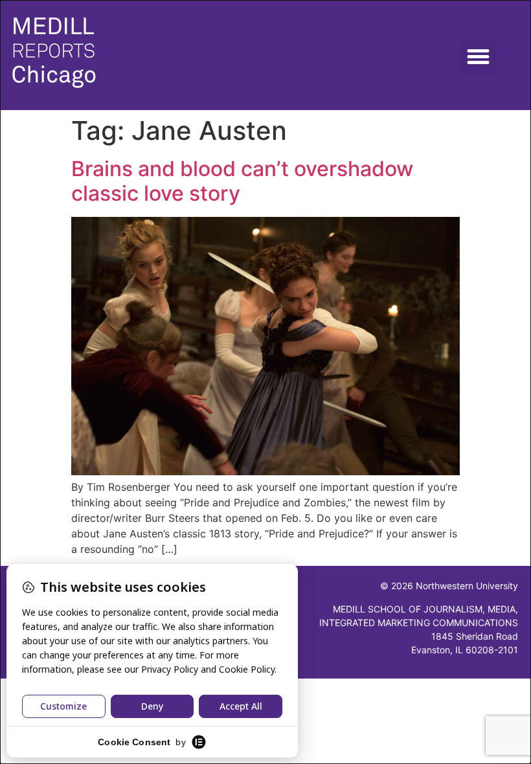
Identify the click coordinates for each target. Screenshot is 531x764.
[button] (478, 57)
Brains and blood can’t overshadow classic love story (242, 181)
